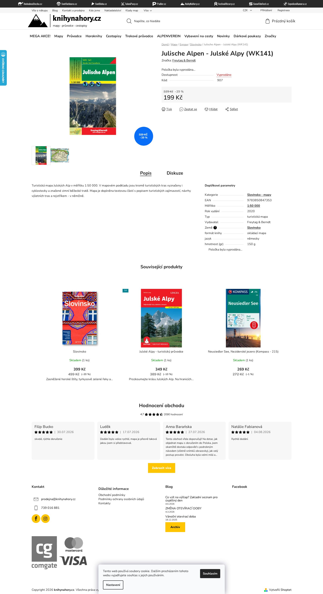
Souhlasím (210, 574)
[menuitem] (40, 36)
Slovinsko (254, 228)
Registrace (284, 10)
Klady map (132, 10)
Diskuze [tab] (175, 173)
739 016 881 (50, 508)
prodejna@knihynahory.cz (58, 499)
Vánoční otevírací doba (180, 516)
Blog (55, 10)
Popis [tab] (146, 173)
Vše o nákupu (40, 10)
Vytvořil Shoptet (280, 590)
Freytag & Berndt (184, 60)
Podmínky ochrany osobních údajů (121, 499)
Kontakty (104, 503)
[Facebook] (36, 518)
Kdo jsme (94, 10)
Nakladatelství (112, 10)
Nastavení (113, 585)
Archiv (175, 527)
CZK (246, 10)
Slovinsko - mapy (259, 195)
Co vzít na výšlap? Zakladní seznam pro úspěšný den (191, 499)
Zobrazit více (161, 468)
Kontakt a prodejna (73, 10)
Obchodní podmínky (111, 495)
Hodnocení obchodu (161, 405)
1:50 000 (253, 206)
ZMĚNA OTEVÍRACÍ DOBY (183, 508)
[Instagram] (45, 518)
